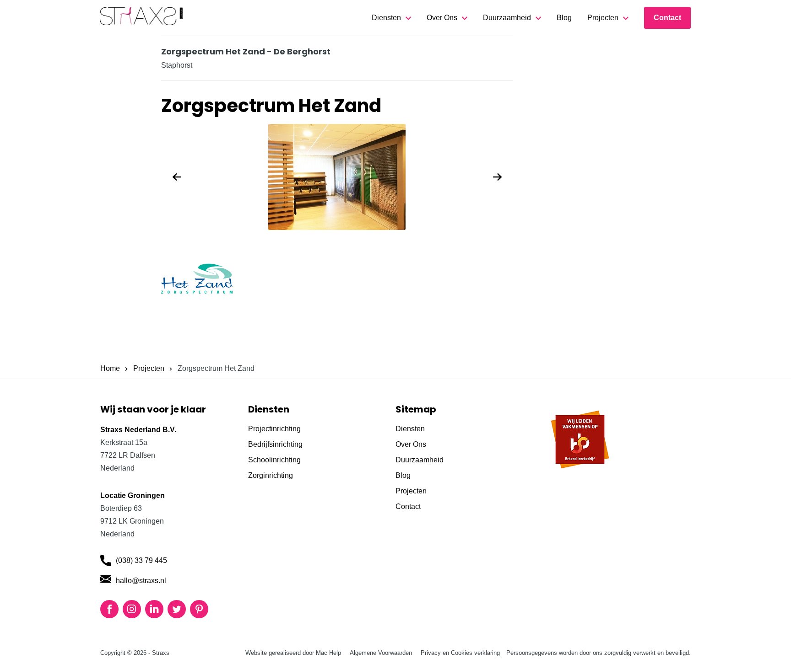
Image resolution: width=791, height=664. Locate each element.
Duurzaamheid (507, 17)
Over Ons (442, 17)
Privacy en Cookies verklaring (460, 652)
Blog (564, 17)
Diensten (386, 17)
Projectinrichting (274, 429)
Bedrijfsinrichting (275, 444)
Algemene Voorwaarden (381, 652)
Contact (667, 17)
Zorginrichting (270, 475)
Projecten (602, 17)
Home (110, 368)
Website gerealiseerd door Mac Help (293, 652)
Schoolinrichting (274, 460)
